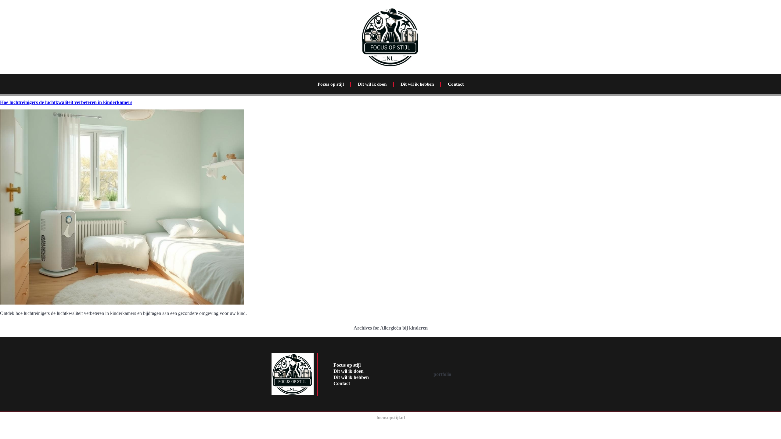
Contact (456, 84)
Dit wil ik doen (372, 84)
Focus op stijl (331, 84)
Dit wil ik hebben (417, 84)
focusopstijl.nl (390, 417)
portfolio (442, 374)
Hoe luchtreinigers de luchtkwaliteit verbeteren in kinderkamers (66, 102)
